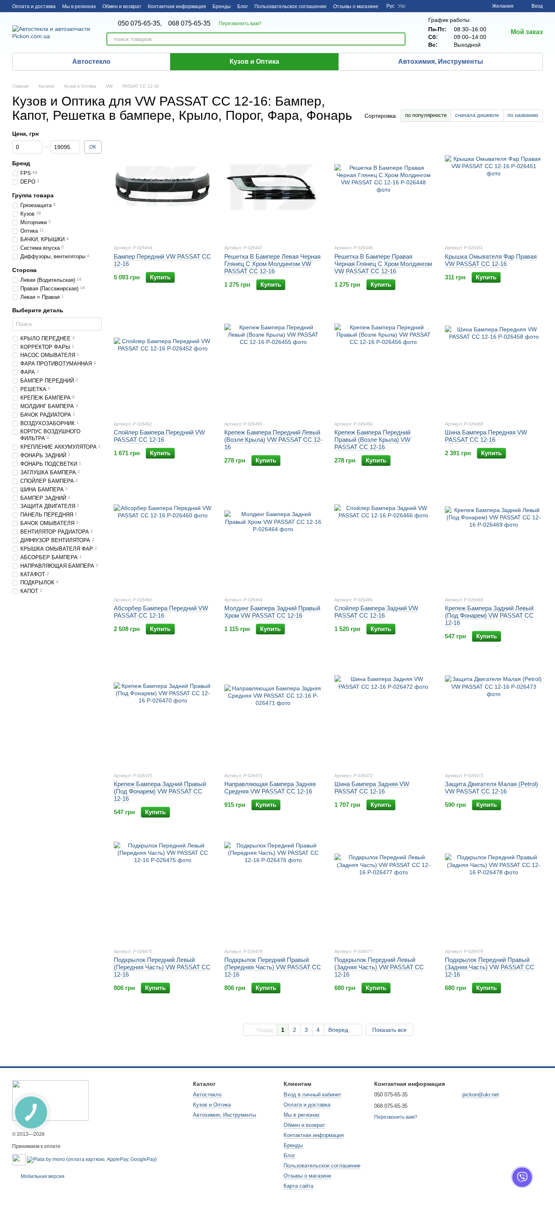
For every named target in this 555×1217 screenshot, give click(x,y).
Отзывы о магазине (355, 6)
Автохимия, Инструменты (440, 61)
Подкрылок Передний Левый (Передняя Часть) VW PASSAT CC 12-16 (162, 967)
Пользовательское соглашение (290, 6)
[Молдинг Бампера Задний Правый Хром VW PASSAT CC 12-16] (273, 539)
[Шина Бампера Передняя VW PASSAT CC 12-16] (494, 363)
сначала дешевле (477, 115)
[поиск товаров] (398, 38)
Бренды (221, 6)
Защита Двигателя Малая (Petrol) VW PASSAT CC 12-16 (491, 787)
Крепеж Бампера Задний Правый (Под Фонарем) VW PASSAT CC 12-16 (160, 791)
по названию (522, 115)
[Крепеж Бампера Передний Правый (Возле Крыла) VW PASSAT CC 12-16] (383, 363)
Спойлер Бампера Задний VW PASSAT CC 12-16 (376, 612)
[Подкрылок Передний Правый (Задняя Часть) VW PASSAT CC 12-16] (494, 890)
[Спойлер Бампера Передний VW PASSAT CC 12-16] (163, 363)
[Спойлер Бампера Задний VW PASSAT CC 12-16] (383, 539)
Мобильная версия (42, 1176)
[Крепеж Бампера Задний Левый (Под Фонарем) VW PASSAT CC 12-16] (494, 539)
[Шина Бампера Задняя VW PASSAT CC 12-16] (383, 714)
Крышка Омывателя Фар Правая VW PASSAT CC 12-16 (491, 260)
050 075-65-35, (140, 23)
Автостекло (91, 61)
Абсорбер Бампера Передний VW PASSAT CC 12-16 (161, 612)
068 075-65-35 (189, 23)
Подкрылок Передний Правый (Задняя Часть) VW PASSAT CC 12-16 (489, 967)
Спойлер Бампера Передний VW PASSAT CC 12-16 (159, 436)
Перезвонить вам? (240, 23)
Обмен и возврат (121, 6)
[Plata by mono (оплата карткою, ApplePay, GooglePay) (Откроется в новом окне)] (92, 1159)
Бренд (21, 163)
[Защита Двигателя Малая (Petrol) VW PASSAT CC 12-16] (494, 714)
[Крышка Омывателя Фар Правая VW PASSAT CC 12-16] (494, 187)
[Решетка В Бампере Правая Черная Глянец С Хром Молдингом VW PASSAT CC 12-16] (383, 187)
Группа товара (33, 195)
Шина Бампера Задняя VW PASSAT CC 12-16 (371, 787)
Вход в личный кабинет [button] (312, 1095)
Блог (242, 6)
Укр (401, 6)
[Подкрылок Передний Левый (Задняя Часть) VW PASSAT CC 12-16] (383, 890)
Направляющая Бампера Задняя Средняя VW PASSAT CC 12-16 (270, 787)
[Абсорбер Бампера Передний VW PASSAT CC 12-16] (163, 539)
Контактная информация (177, 6)
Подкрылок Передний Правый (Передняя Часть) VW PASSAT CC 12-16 (272, 967)
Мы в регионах (79, 6)
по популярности (426, 115)
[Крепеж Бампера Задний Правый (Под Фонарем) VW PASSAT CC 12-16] (163, 714)
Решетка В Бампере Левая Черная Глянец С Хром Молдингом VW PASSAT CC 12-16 (272, 264)
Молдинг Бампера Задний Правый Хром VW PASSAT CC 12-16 (272, 612)
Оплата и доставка (34, 6)
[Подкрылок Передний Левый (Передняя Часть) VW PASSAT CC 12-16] (163, 890)
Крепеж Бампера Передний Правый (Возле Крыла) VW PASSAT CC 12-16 (372, 439)
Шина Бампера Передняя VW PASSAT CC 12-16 (486, 436)
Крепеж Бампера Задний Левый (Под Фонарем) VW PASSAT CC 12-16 (489, 615)
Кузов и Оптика (254, 61)
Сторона (24, 270)
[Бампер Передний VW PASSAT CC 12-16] (163, 187)
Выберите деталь (37, 310)
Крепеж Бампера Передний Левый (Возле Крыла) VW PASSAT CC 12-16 (273, 439)
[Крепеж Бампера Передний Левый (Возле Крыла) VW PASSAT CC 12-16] (273, 363)
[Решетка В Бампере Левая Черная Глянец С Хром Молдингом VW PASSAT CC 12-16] (273, 187)
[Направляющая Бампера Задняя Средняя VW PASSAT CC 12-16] (273, 714)
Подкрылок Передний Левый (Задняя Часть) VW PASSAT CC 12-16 (379, 967)
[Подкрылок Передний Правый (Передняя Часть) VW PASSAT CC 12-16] (273, 890)
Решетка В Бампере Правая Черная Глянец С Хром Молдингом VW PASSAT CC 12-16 (383, 264)
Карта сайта (298, 1186)
